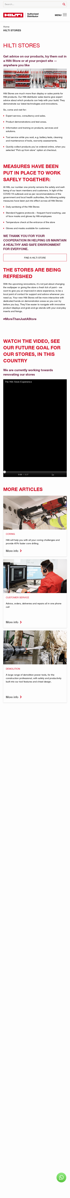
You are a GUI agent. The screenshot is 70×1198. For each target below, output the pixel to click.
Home (6, 26)
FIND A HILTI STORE (35, 257)
